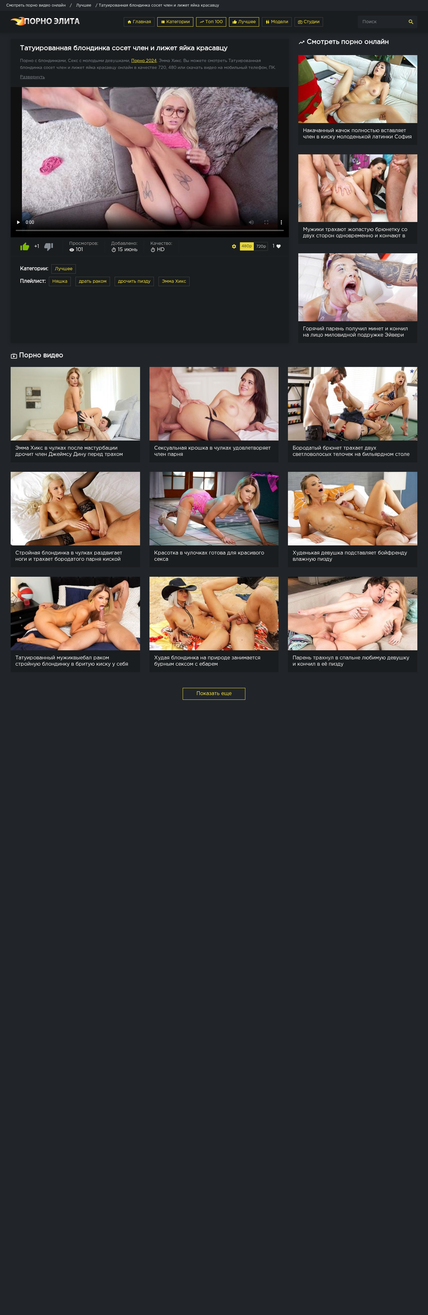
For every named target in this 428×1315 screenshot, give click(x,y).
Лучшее (244, 22)
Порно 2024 (144, 61)
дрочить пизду (134, 281)
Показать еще (214, 693)
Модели (276, 22)
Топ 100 (211, 22)
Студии (309, 22)
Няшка (59, 281)
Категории (175, 22)
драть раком (93, 281)
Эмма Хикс (174, 281)
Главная (139, 22)
